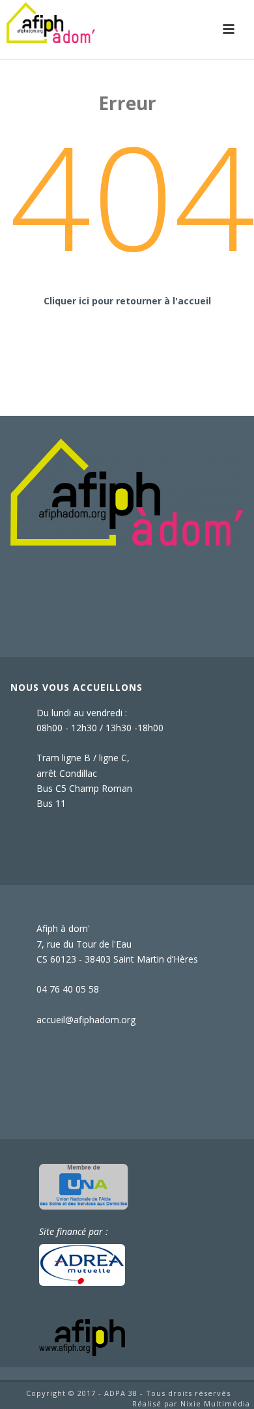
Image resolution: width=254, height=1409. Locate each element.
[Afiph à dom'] (127, 491)
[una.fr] (83, 1185)
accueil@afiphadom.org (85, 1020)
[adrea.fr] (82, 1263)
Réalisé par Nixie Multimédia (191, 1403)
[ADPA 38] (51, 29)
